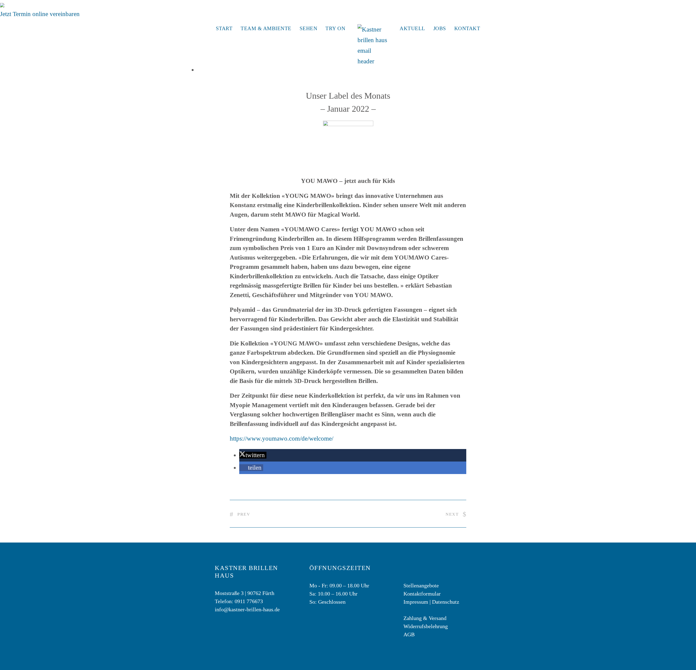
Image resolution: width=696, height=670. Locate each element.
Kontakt (467, 28)
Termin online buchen (32, 4)
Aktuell (412, 28)
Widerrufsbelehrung (425, 626)
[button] (252, 455)
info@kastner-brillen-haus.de (247, 609)
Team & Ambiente (266, 28)
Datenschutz (445, 602)
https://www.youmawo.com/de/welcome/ (281, 438)
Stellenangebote (421, 585)
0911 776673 (249, 601)
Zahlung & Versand (424, 618)
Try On (335, 28)
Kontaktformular (422, 594)
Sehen (309, 28)
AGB (409, 634)
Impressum (415, 602)
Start (224, 28)
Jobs (439, 28)
